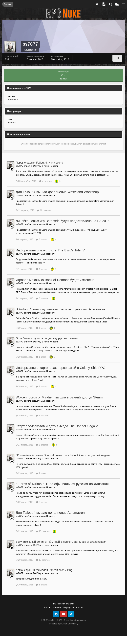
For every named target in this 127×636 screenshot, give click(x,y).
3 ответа (42, 239)
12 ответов (44, 560)
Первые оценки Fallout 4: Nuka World (39, 162)
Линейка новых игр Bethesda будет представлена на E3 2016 (62, 221)
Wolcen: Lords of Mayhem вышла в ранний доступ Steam (59, 397)
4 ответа (42, 269)
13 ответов (44, 531)
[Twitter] (71, 614)
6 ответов (43, 445)
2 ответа (42, 386)
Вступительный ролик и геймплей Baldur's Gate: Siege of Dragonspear (61, 541)
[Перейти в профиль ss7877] (10, 165)
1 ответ (42, 328)
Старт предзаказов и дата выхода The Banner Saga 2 (57, 426)
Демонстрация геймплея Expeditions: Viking (44, 570)
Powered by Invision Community (63, 624)
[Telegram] (56, 614)
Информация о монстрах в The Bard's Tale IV (50, 250)
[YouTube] (63, 614)
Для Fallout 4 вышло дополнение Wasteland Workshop (57, 192)
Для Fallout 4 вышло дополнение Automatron (50, 512)
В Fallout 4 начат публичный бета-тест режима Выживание (60, 309)
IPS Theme (58, 604)
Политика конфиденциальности (68, 607)
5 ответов (43, 298)
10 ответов (45, 210)
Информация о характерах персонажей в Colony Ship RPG (61, 368)
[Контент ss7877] (117, 58)
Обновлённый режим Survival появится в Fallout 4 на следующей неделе (63, 455)
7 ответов (46, 181)
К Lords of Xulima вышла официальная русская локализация (62, 484)
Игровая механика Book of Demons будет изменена (55, 280)
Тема (46, 607)
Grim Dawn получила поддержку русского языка (47, 338)
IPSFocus (70, 604)
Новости (54, 166)
